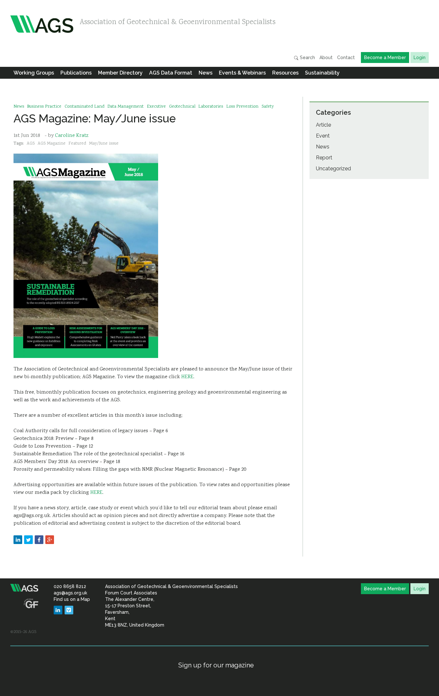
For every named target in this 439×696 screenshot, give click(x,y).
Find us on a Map (72, 599)
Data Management (125, 106)
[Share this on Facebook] (39, 539)
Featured (77, 143)
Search (307, 57)
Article (323, 125)
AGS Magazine (52, 143)
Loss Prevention (242, 106)
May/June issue (104, 143)
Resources (285, 73)
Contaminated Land (84, 106)
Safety (268, 106)
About (326, 57)
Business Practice (44, 106)
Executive (156, 106)
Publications (76, 73)
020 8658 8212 (70, 586)
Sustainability (322, 73)
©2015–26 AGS (23, 632)
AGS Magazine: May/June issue (94, 118)
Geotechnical (182, 106)
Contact (346, 57)
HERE (187, 377)
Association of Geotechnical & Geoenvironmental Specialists (177, 22)
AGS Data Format (170, 73)
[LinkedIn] (58, 610)
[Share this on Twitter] (28, 539)
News (205, 73)
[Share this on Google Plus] (49, 539)
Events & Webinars (242, 73)
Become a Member (385, 57)
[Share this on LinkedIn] (17, 539)
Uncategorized (333, 168)
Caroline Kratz (71, 135)
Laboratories (210, 106)
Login (420, 57)
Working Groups (33, 73)
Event (323, 136)
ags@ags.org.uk (70, 592)
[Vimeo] (69, 610)
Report (324, 158)
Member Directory (120, 73)
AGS (31, 143)
